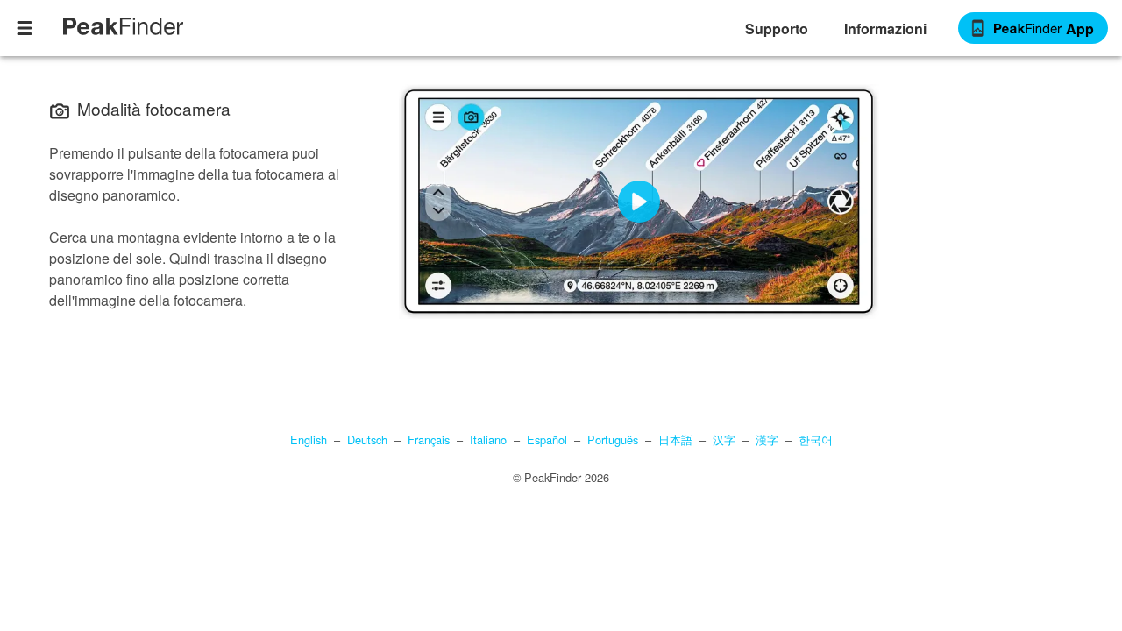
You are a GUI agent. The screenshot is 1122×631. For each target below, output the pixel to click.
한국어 (816, 439)
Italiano (488, 439)
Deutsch (367, 439)
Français (429, 439)
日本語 (675, 439)
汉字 (724, 439)
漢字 (767, 439)
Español (547, 439)
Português (612, 439)
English (308, 439)
